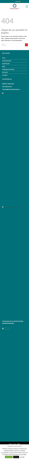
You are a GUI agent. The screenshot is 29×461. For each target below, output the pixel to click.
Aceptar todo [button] (9, 457)
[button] (2, 7)
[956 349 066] (12, 1)
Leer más (22, 457)
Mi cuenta (5, 72)
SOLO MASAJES (7, 86)
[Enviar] (26, 44)
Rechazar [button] (16, 457)
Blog (3, 66)
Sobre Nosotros (6, 60)
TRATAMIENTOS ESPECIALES (11, 89)
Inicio (3, 58)
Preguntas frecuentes (8, 69)
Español (17, 1)
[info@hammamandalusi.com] (9, 1)
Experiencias (6, 63)
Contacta (4, 75)
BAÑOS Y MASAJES (8, 83)
